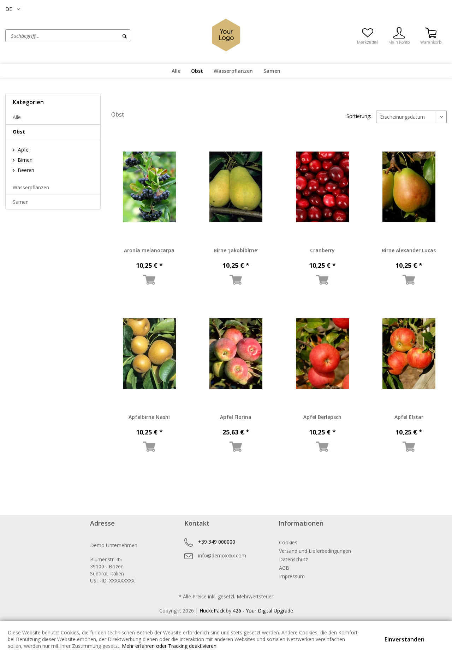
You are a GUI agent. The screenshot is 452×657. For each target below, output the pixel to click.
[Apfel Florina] (236, 354)
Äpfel (23, 149)
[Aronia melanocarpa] (149, 187)
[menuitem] (94, 35)
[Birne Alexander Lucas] (409, 187)
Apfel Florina (235, 417)
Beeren (25, 170)
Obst (19, 131)
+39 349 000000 (216, 541)
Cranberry (322, 250)
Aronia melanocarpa (149, 250)
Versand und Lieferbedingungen (315, 551)
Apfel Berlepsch (322, 417)
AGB (284, 567)
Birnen (24, 159)
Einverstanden (404, 639)
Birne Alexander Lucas (409, 250)
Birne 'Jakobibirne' (236, 250)
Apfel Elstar (408, 417)
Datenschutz (293, 559)
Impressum (292, 576)
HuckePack (212, 610)
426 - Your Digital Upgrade (263, 610)
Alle (17, 117)
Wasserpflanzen (31, 187)
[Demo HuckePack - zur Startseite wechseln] (226, 35)
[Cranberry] (322, 187)
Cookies (288, 542)
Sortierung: (358, 116)
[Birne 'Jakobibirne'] (236, 187)
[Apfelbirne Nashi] (149, 354)
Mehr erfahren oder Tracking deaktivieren (169, 646)
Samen (21, 202)
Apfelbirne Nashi (149, 417)
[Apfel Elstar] (409, 354)
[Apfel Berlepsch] (322, 354)
